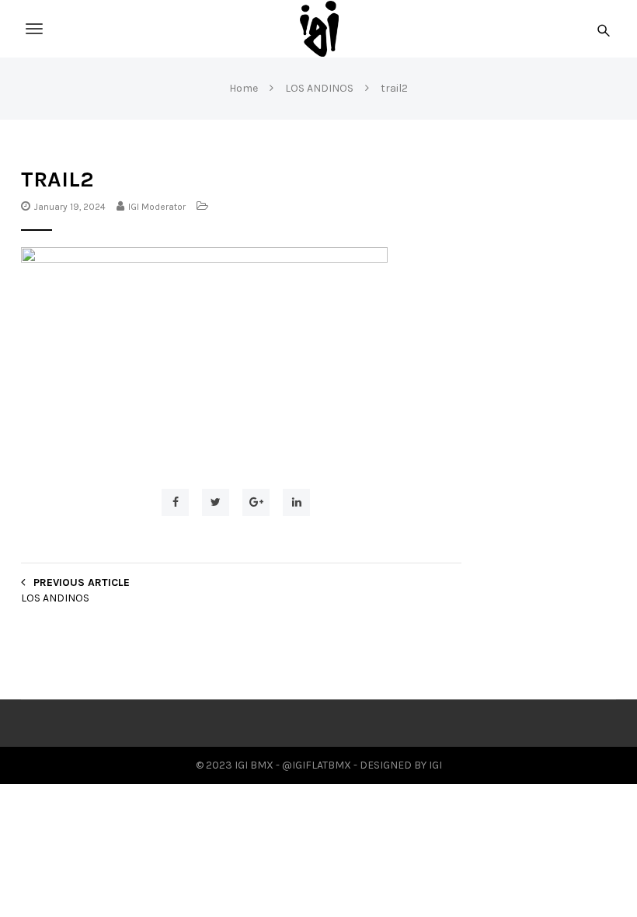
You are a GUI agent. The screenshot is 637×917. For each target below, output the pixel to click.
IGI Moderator (157, 206)
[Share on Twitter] (215, 502)
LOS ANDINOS (55, 598)
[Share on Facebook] (175, 502)
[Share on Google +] (256, 502)
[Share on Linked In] (296, 502)
